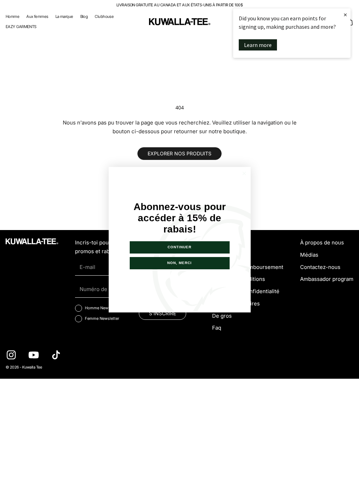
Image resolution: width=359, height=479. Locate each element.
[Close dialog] (244, 173)
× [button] (345, 14)
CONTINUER (179, 247)
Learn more (258, 44)
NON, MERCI (179, 263)
